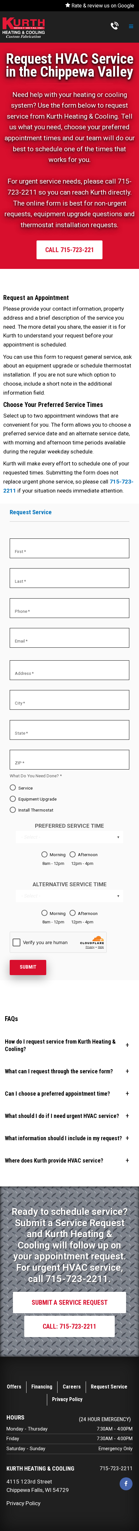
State (20, 733)
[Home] (24, 28)
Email (20, 641)
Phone (21, 611)
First (19, 551)
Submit (28, 967)
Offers (14, 1387)
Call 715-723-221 (69, 250)
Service (25, 788)
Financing (41, 1387)
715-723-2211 (116, 1468)
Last (19, 581)
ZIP (18, 762)
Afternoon (88, 854)
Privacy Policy (67, 1399)
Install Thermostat (35, 810)
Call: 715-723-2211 (69, 1326)
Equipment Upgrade (37, 799)
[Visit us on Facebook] (126, 1483)
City (18, 703)
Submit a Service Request (70, 1302)
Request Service (109, 1387)
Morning (58, 854)
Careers (72, 1387)
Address (23, 673)
